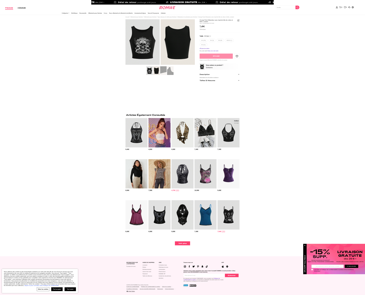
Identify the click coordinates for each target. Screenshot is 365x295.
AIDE (160, 262)
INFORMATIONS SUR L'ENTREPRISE (132, 263)
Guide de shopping (148, 262)
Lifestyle (163, 13)
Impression (160, 289)
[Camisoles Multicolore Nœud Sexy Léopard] (182, 132)
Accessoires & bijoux (140, 13)
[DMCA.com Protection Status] (192, 285)
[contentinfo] (127, 149)
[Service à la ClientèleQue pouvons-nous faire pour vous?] (349, 7)
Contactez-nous (163, 265)
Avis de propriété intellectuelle (147, 289)
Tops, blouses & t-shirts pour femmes (167, 17)
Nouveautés (82, 13)
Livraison (145, 265)
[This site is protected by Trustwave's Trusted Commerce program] (185, 285)
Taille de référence (147, 276)
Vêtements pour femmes (95, 13)
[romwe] (167, 7)
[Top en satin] (205, 132)
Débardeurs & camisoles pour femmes (187, 17)
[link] (182, 2)
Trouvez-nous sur (188, 262)
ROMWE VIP (162, 273)
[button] (237, 56)
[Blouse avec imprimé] (159, 174)
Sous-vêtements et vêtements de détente (121, 13)
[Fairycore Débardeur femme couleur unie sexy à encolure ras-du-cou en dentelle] (182, 215)
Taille (204, 36)
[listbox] (336, 7)
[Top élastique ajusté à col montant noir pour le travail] (136, 174)
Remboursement (147, 269)
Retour (144, 267)
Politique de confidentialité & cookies (150, 286)
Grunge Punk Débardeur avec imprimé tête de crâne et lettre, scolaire (216, 20)
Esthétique (74, 13)
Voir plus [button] (182, 243)
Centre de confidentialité (132, 286)
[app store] (222, 266)
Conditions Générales (132, 289)
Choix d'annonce (169, 289)
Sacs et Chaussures (153, 13)
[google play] (227, 266)
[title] (182, 115)
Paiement (145, 273)
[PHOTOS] (160, 42)
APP (222, 262)
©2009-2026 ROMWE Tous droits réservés (137, 285)
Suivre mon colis (147, 271)
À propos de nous (131, 266)
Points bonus (162, 271)
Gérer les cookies (166, 286)
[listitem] (136, 138)
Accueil (127, 17)
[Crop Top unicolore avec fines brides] (159, 132)
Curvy (105, 13)
